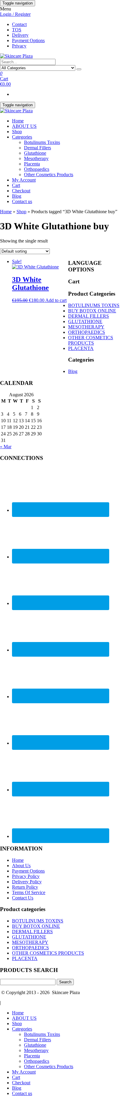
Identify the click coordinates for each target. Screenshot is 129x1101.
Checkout (21, 190)
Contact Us (22, 897)
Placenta (32, 163)
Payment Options (28, 40)
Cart (16, 185)
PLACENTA (81, 348)
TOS (16, 29)
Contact (19, 24)
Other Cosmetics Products (48, 174)
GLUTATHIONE (85, 321)
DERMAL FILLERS (88, 316)
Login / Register (15, 14)
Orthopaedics (36, 169)
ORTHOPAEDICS (86, 332)
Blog (16, 196)
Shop (17, 131)
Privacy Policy (26, 876)
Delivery (20, 35)
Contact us (22, 201)
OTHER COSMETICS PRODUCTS (90, 340)
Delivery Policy (27, 881)
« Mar (5, 446)
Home (18, 120)
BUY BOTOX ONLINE (92, 310)
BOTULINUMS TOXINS (93, 305)
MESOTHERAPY (86, 326)
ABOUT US (24, 126)
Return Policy (25, 887)
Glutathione (35, 153)
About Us (21, 865)
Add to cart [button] (56, 300)
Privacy (19, 45)
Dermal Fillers (37, 147)
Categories (22, 136)
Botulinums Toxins (42, 142)
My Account (24, 179)
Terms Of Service (28, 892)
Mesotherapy (36, 158)
